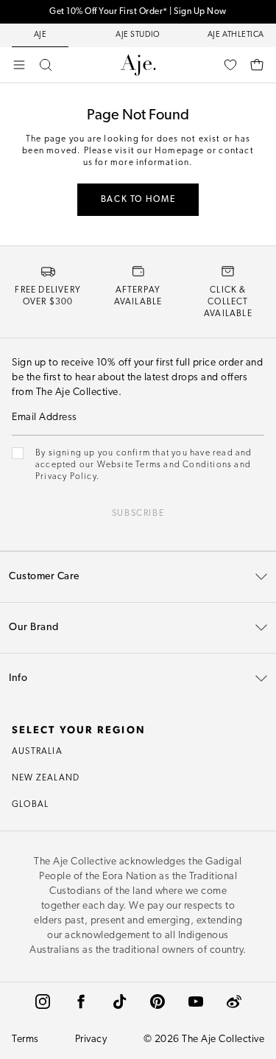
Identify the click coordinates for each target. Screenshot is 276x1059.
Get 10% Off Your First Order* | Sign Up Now (138, 11)
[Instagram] (42, 1001)
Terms (25, 1039)
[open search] (45, 64)
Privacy (91, 1039)
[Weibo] (234, 1001)
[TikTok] (119, 1001)
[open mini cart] (257, 64)
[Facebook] (81, 1001)
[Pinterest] (157, 1001)
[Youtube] (195, 1001)
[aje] (138, 65)
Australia (37, 751)
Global (30, 804)
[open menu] (19, 64)
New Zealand (45, 778)
